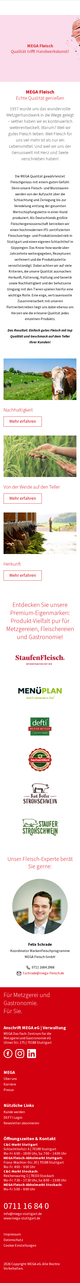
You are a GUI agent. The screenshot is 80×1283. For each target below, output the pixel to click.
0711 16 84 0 (26, 1205)
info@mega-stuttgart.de (23, 1213)
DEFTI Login (13, 1117)
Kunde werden (14, 1112)
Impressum (12, 1234)
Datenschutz (13, 1239)
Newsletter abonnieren (21, 1123)
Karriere (10, 1084)
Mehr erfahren (22, 421)
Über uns (10, 1078)
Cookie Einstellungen (20, 1245)
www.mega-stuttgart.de (22, 1218)
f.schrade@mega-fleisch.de (43, 973)
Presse (9, 1089)
